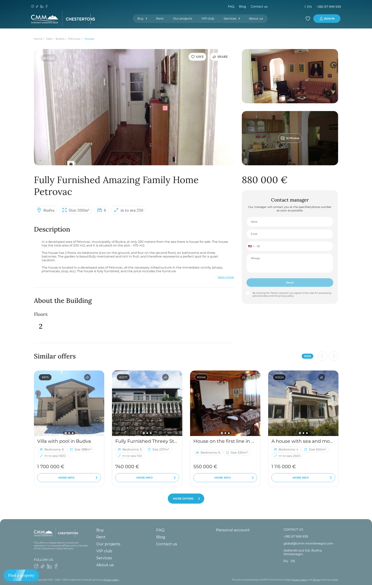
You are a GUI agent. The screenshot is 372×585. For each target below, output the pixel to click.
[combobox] (251, 246)
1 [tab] (65, 433)
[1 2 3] (69, 403)
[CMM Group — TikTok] (37, 7)
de (287, 7)
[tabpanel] (69, 403)
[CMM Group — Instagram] (32, 7)
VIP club (208, 18)
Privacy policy (111, 579)
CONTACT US (293, 529)
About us (256, 18)
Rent (160, 18)
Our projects (182, 18)
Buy (140, 18)
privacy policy (286, 295)
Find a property (21, 575)
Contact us (259, 6)
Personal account (233, 530)
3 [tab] (72, 433)
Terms (316, 579)
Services (230, 18)
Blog (242, 6)
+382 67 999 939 (328, 7)
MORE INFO (66, 477)
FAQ (231, 6)
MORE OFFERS (183, 498)
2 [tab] (69, 433)
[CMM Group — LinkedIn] (41, 7)
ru (280, 7)
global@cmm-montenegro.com (308, 543)
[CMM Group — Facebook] (46, 7)
